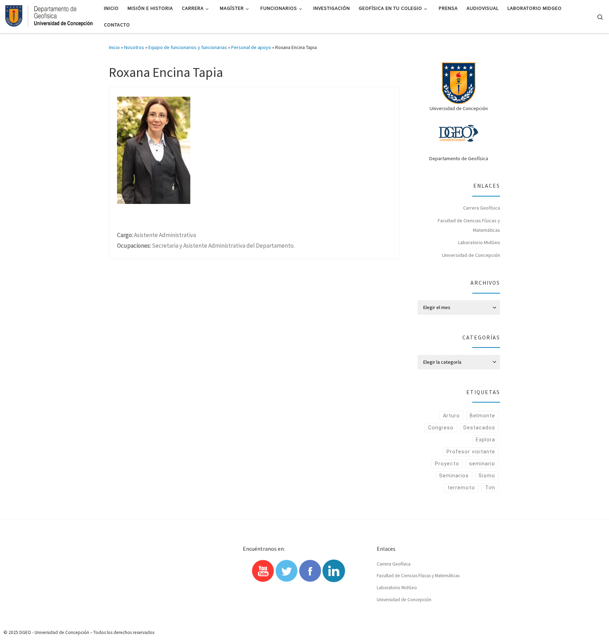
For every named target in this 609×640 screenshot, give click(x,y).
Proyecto (447, 463)
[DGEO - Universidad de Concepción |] (49, 15)
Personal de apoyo (251, 47)
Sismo (487, 475)
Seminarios (454, 475)
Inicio (114, 47)
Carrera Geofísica (481, 208)
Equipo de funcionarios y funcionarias (187, 47)
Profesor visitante (471, 451)
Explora (485, 439)
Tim (490, 487)
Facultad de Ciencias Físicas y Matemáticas (469, 225)
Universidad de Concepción (471, 255)
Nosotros (134, 47)
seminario (482, 463)
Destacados (479, 427)
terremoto (461, 487)
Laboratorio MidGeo (479, 242)
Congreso (441, 427)
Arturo (451, 415)
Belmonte (482, 415)
